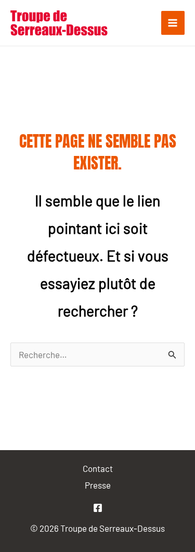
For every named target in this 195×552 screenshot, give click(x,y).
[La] (97, 507)
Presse (98, 485)
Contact (98, 468)
